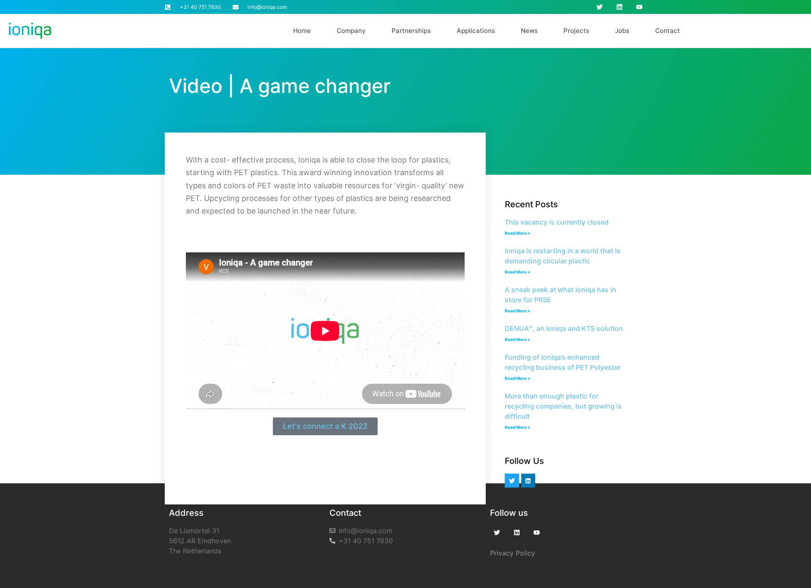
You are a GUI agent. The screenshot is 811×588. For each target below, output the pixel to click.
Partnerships (411, 31)
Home (302, 31)
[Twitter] (600, 7)
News (529, 31)
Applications (476, 31)
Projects (576, 31)
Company (351, 31)
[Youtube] (639, 7)
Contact (667, 31)
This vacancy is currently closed (557, 222)
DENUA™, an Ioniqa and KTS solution (564, 328)
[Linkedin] (619, 7)
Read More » (517, 233)
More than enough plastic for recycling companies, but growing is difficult (563, 406)
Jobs (622, 31)
